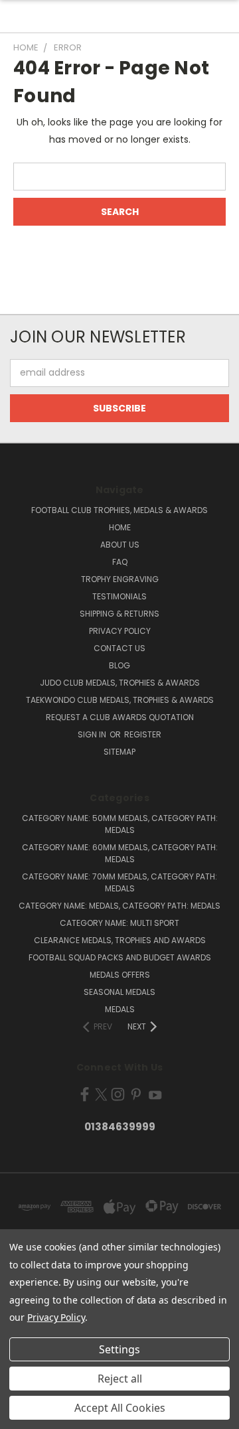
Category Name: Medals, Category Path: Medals (119, 905)
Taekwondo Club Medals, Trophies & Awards (120, 700)
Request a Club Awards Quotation (120, 717)
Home (120, 527)
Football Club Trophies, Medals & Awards (119, 510)
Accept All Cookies (119, 1407)
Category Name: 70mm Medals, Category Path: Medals (119, 882)
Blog (119, 665)
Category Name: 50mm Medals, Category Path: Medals (120, 824)
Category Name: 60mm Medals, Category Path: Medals (120, 853)
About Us (119, 544)
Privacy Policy (120, 631)
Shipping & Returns (119, 613)
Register (142, 734)
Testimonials (119, 596)
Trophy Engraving (120, 579)
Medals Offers (120, 974)
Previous (20, 1415)
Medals (120, 1009)
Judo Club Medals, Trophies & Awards (120, 682)
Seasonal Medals (119, 992)
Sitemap (119, 751)
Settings (119, 1349)
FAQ (119, 561)
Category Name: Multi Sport (119, 923)
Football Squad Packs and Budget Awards (120, 957)
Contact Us (119, 648)
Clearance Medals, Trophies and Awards (120, 940)
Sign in (93, 734)
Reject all (120, 1378)
